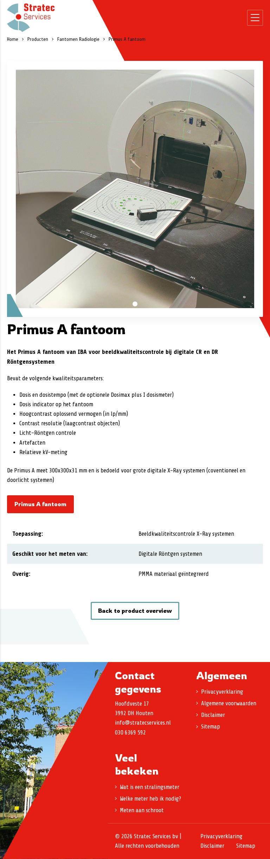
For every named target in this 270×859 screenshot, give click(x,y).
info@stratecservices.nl (143, 722)
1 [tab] (135, 303)
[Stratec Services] (30, 18)
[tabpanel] (135, 189)
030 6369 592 (130, 732)
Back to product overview (135, 610)
